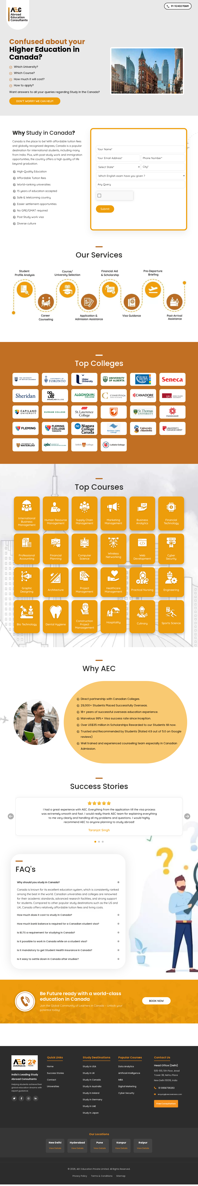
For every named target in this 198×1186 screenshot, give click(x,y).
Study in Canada (49, 133)
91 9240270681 (180, 6)
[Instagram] (28, 1098)
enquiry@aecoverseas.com (169, 1094)
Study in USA (89, 1066)
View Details (55, 1148)
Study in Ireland (91, 1093)
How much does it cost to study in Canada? (44, 915)
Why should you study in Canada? (38, 882)
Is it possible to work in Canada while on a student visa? (52, 941)
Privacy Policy (80, 1175)
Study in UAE (89, 1106)
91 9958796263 (166, 1087)
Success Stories (55, 1073)
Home (50, 1066)
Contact (51, 1079)
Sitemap (120, 1175)
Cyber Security (126, 1093)
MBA (120, 1079)
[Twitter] (14, 1098)
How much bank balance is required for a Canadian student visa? (58, 924)
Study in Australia (92, 1086)
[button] (11, 816)
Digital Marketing (127, 1086)
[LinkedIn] (35, 1098)
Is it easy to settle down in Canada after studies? (48, 959)
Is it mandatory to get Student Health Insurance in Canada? (54, 950)
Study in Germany (92, 1099)
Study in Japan (91, 1112)
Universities (53, 1086)
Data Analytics (126, 1066)
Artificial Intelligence (129, 1073)
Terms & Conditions (101, 1175)
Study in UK (89, 1073)
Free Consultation (166, 1103)
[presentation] (114, 196)
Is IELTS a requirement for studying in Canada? (46, 932)
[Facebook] (21, 1098)
